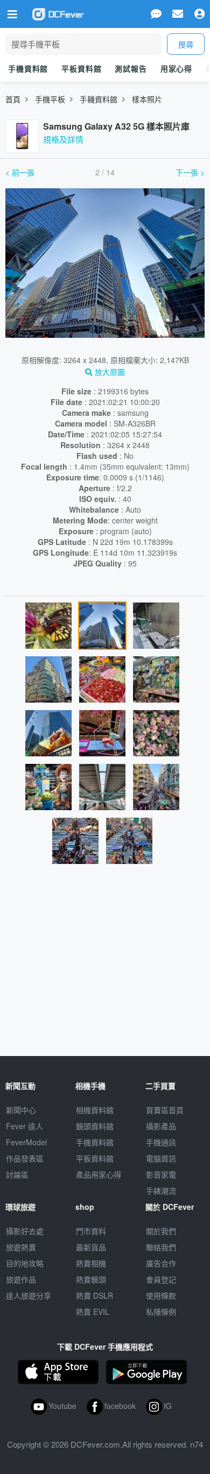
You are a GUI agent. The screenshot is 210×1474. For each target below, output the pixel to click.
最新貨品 (91, 1247)
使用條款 (161, 1295)
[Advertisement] (105, 964)
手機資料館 (28, 68)
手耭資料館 (98, 99)
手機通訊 (161, 1142)
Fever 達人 (24, 1126)
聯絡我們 (161, 1247)
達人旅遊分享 (28, 1295)
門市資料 (91, 1230)
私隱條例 (161, 1311)
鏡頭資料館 (95, 1126)
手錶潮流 (161, 1190)
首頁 (12, 99)
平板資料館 (81, 68)
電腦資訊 (161, 1158)
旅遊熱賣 (21, 1247)
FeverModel (26, 1142)
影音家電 (161, 1174)
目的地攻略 (25, 1263)
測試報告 (130, 68)
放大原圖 (109, 371)
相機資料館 (95, 1109)
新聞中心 (21, 1109)
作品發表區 (25, 1158)
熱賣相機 (91, 1263)
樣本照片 (147, 99)
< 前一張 (19, 172)
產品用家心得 (98, 1174)
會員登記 (161, 1279)
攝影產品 (161, 1126)
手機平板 (50, 99)
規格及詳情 (63, 139)
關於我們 (161, 1230)
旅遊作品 (21, 1279)
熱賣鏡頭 (91, 1279)
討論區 (17, 1174)
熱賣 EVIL (92, 1311)
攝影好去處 (25, 1230)
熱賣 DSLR (94, 1295)
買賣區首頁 (165, 1109)
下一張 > (190, 172)
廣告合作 (161, 1263)
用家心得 (176, 68)
